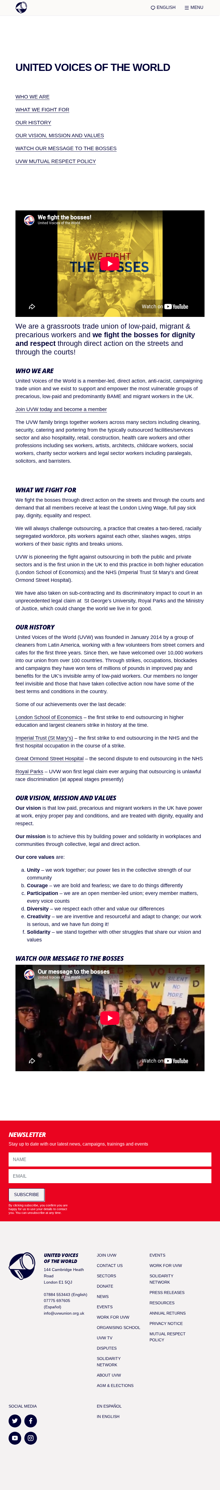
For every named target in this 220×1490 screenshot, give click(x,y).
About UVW (109, 1375)
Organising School (118, 1327)
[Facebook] (30, 1421)
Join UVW (106, 1255)
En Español (109, 1406)
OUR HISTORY (33, 122)
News (103, 1296)
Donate (105, 1286)
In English (108, 1416)
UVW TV (104, 1338)
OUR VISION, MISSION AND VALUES (59, 135)
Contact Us (110, 1265)
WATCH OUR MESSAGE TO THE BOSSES (66, 148)
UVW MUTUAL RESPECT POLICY (55, 161)
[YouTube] (15, 1438)
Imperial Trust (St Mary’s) (44, 738)
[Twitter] (15, 1421)
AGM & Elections (115, 1385)
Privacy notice (166, 1323)
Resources (162, 1303)
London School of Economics (48, 717)
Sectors (106, 1276)
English (166, 7)
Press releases (167, 1292)
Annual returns (168, 1313)
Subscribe (26, 1194)
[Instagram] (30, 1438)
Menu (196, 7)
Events (105, 1307)
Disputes (107, 1348)
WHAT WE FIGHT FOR (42, 110)
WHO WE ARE (32, 97)
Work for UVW (113, 1317)
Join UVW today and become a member (61, 409)
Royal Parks (29, 771)
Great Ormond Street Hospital (49, 759)
